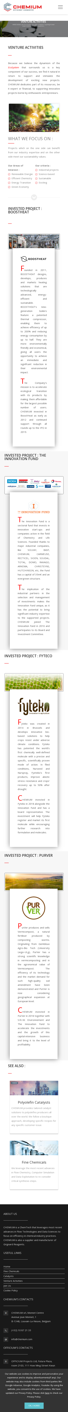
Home (6, 1266)
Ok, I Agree (34, 1405)
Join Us (7, 1285)
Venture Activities (13, 1280)
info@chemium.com (21, 1339)
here (47, 1393)
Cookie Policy (10, 1290)
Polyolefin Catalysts (34, 1102)
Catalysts (8, 1276)
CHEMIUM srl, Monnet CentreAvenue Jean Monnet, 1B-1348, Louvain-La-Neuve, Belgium (31, 1317)
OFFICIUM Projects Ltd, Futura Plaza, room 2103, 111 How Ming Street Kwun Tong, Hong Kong (33, 1365)
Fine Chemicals (34, 1162)
